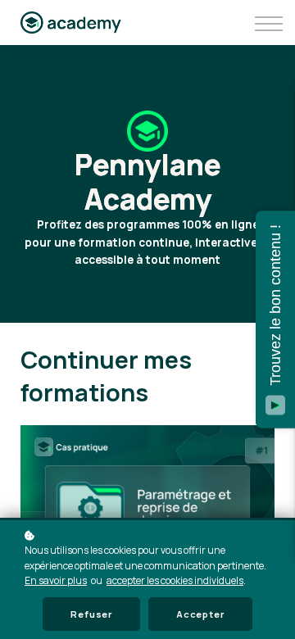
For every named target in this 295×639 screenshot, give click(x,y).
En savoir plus (56, 580)
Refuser (91, 614)
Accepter (200, 614)
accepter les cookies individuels (175, 580)
